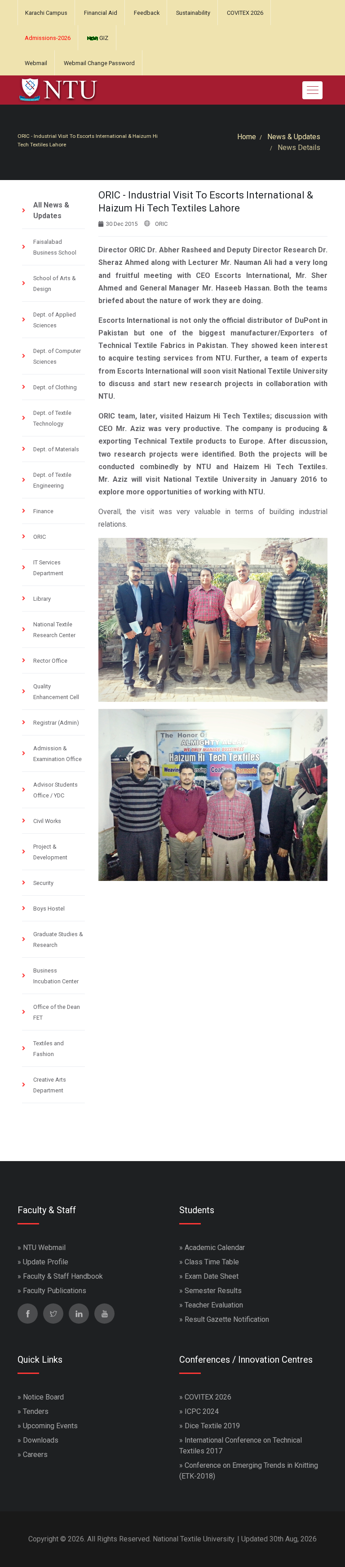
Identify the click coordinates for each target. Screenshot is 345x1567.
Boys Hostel (49, 908)
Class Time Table (212, 1262)
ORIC (39, 536)
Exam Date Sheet (212, 1276)
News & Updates (293, 136)
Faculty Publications (54, 1290)
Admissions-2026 (48, 38)
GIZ (103, 38)
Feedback (146, 12)
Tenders (36, 1411)
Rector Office (50, 660)
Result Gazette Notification (227, 1319)
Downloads (40, 1440)
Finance (43, 511)
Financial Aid (100, 12)
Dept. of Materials (56, 449)
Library (42, 598)
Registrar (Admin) (56, 722)
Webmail (36, 63)
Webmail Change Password (99, 63)
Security (43, 883)
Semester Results (213, 1290)
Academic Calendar (215, 1247)
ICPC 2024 (202, 1411)
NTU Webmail (44, 1247)
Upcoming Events (50, 1426)
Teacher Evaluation (214, 1305)
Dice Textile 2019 (212, 1426)
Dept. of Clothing (55, 387)
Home (246, 136)
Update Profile (45, 1262)
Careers (35, 1454)
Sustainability (193, 12)
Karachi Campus (46, 12)
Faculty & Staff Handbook (63, 1276)
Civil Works (47, 821)
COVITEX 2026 (245, 12)
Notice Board (43, 1397)
